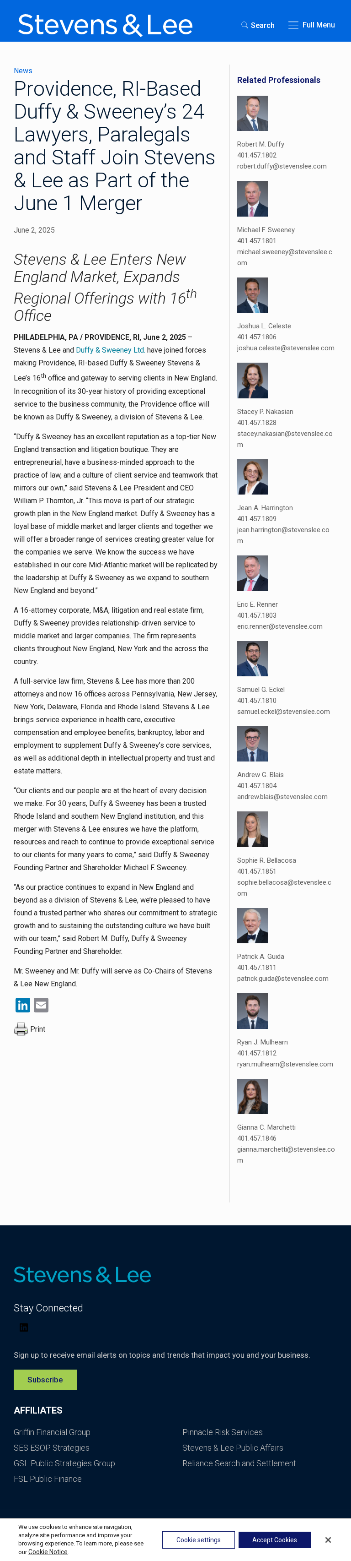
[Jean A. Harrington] (252, 478)
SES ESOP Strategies (52, 1447)
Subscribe (45, 1379)
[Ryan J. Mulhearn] (252, 1012)
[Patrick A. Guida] (252, 927)
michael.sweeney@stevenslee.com (284, 257)
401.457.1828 (257, 423)
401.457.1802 (257, 155)
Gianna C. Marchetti (266, 1127)
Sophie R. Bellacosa (266, 860)
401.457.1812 (257, 1053)
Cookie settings (198, 1540)
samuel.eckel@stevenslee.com (283, 711)
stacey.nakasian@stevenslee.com (285, 439)
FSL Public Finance (48, 1479)
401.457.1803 (257, 615)
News (23, 70)
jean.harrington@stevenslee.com (283, 535)
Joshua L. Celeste (264, 326)
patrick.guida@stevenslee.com (283, 978)
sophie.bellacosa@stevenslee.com (284, 887)
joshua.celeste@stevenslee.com (286, 348)
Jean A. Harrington (265, 508)
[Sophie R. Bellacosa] (252, 830)
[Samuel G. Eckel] (252, 660)
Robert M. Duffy (260, 144)
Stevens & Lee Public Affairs (232, 1447)
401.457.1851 (257, 871)
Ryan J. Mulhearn (262, 1042)
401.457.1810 (257, 700)
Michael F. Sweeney (266, 230)
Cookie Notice (48, 1552)
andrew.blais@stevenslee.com (282, 797)
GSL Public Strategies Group (64, 1463)
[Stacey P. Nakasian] (252, 382)
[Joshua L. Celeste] (252, 296)
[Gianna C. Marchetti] (252, 1098)
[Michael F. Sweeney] (252, 200)
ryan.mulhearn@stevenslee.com (285, 1064)
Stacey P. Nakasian (265, 412)
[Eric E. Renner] (252, 574)
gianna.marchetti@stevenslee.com (286, 1154)
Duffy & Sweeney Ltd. (110, 350)
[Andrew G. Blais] (252, 745)
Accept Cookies (274, 1540)
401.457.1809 (257, 519)
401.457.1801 (257, 241)
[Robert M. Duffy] (252, 115)
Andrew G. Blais (260, 775)
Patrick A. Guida (260, 956)
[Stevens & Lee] (105, 25)
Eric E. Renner (257, 604)
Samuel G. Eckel (261, 689)
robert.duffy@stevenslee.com (282, 166)
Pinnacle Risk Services (222, 1432)
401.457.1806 (257, 337)
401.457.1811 (257, 967)
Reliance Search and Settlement (239, 1463)
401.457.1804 (257, 786)
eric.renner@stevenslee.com (280, 626)
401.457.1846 (257, 1138)
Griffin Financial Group (52, 1432)
